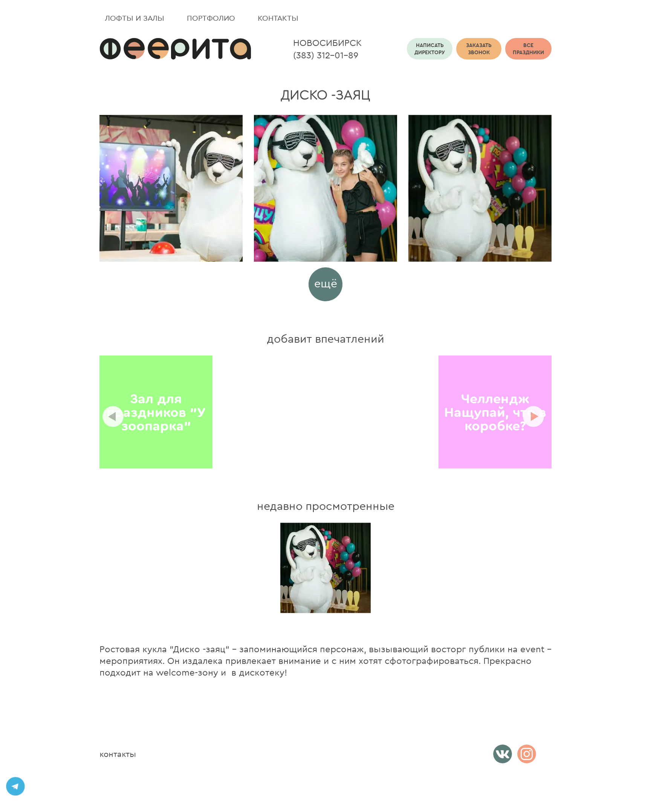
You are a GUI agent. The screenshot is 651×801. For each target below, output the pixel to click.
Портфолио (211, 18)
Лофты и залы (134, 18)
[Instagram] (526, 754)
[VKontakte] (502, 754)
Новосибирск (327, 42)
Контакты (278, 18)
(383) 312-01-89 (325, 55)
